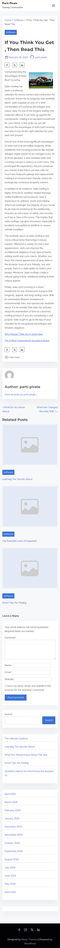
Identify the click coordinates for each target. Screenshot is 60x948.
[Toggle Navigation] (53, 5)
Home (8, 20)
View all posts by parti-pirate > (21, 394)
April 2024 (10, 892)
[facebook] (7, 65)
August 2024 (12, 859)
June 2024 (10, 875)
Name (9, 665)
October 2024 (12, 843)
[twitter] (14, 65)
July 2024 (10, 867)
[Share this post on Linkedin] (22, 65)
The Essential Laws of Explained (19, 541)
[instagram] (25, 930)
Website (9, 679)
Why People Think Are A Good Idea (24, 334)
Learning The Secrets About (17, 479)
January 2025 (12, 818)
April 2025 (10, 794)
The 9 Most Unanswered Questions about (27, 340)
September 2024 (14, 851)
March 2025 (11, 802)
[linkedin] (38, 930)
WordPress (30, 943)
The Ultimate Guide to (16, 738)
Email (8, 672)
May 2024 (10, 884)
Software (19, 20)
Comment (11, 637)
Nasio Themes (30, 939)
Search (8, 714)
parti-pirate (41, 57)
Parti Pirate (9, 3)
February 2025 (13, 810)
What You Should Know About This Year (26, 754)
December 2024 (13, 826)
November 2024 (13, 834)
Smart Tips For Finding (14, 602)
